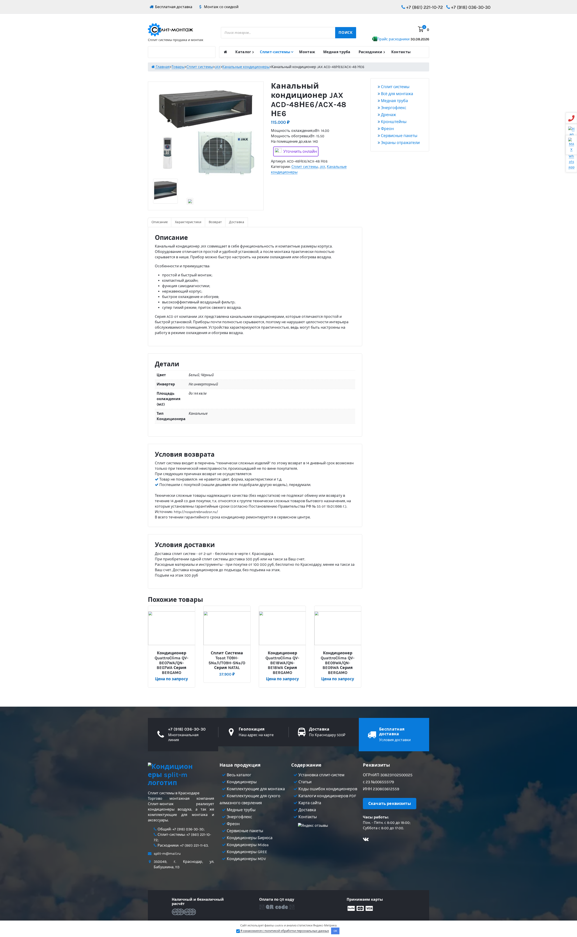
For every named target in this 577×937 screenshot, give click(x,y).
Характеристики (188, 222)
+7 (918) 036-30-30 (470, 7)
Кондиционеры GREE (246, 852)
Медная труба (336, 52)
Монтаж (307, 52)
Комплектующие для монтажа (255, 789)
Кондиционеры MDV (246, 859)
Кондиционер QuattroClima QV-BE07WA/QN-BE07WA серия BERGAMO (171, 663)
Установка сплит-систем (321, 775)
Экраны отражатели (400, 142)
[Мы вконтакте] (366, 840)
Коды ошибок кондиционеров (327, 789)
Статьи (304, 782)
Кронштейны (393, 121)
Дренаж (388, 114)
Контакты (401, 52)
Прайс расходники (403, 39)
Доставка (236, 222)
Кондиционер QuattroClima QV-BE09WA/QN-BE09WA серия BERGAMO (338, 663)
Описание (159, 222)
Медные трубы (241, 810)
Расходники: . (182, 845)
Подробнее (173, 651)
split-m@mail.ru (167, 853)
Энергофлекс (393, 107)
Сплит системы (304, 167)
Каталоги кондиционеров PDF (327, 796)
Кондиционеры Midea (247, 845)
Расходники (370, 52)
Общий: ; (180, 829)
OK (335, 930)
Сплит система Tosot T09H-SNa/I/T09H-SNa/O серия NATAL (226, 660)
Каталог (243, 52)
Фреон (387, 128)
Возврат (215, 222)
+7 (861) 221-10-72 (424, 7)
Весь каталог (238, 775)
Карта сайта (309, 803)
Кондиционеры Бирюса (249, 838)
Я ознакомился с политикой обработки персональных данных (284, 930)
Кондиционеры (241, 782)
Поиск (346, 32)
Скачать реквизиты (389, 803)
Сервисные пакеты (398, 135)
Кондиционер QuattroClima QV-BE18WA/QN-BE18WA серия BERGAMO (282, 663)
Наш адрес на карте (256, 735)
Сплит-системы (275, 52)
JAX (322, 167)
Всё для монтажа (396, 94)
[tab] (160, 222)
